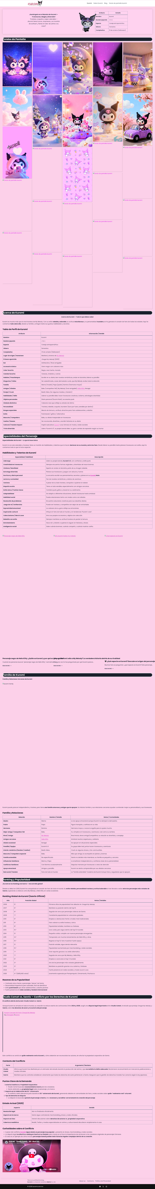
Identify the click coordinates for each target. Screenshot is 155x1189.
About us (82, 1181)
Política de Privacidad (103, 1181)
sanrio (17, 1015)
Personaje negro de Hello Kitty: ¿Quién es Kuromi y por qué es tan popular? (33, 658)
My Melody (60, 356)
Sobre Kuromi (98, 3)
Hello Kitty (81, 388)
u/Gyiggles (10, 1015)
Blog (105, 3)
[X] (103, 1186)
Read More (7, 665)
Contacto (90, 1181)
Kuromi (89, 3)
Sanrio (49, 1182)
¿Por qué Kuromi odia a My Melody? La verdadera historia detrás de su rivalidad (87, 658)
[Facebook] (100, 1186)
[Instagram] (106, 1186)
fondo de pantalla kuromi (118, 3)
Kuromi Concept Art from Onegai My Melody (19, 1013)
